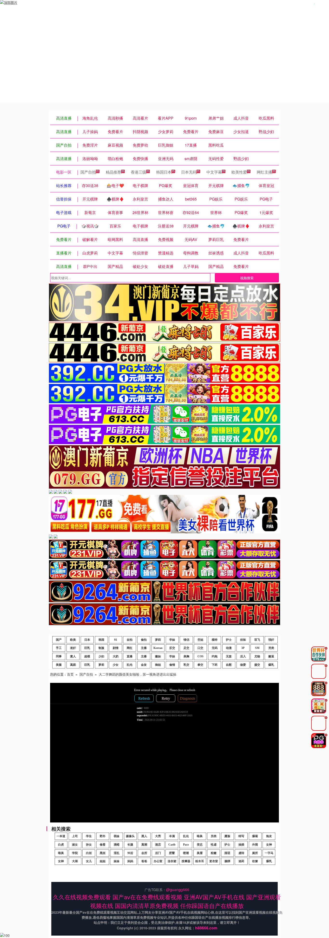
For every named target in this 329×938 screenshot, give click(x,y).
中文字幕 (214, 172)
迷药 (241, 861)
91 (115, 639)
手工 (59, 648)
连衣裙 (172, 861)
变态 (200, 844)
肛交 (172, 648)
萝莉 (158, 639)
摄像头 (130, 836)
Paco (186, 844)
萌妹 (116, 836)
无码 (214, 648)
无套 (229, 656)
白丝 (89, 853)
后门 (158, 853)
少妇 (101, 656)
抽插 (241, 844)
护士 (229, 639)
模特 (214, 639)
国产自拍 (88, 172)
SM (257, 648)
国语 (227, 853)
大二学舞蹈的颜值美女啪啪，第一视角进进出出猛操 (137, 674)
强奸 (271, 639)
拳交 (200, 664)
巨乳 (87, 648)
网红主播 (264, 172)
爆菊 (255, 836)
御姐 (158, 664)
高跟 (73, 664)
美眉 (200, 853)
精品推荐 (113, 172)
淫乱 (116, 853)
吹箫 (255, 861)
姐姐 (102, 861)
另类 (271, 648)
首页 (70, 674)
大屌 (75, 861)
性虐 (214, 844)
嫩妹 (158, 656)
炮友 (269, 836)
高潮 (144, 844)
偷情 (172, 664)
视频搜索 (247, 277)
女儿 (89, 861)
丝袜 (243, 639)
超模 (87, 656)
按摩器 (186, 861)
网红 (129, 648)
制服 (101, 648)
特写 (241, 836)
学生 (89, 836)
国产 (59, 639)
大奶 (115, 656)
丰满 (172, 836)
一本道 (61, 836)
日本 (87, 639)
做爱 (243, 664)
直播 (129, 656)
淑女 (75, 844)
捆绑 (227, 861)
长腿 (130, 844)
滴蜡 (116, 844)
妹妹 (116, 861)
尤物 (257, 656)
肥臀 (172, 853)
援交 (257, 664)
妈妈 (130, 861)
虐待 (241, 853)
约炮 (214, 656)
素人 (73, 656)
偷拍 (144, 639)
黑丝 (102, 853)
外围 (255, 844)
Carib (172, 844)
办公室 (158, 861)
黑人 (144, 836)
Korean (158, 648)
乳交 (186, 664)
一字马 (269, 853)
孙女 (89, 844)
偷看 (102, 844)
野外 (102, 836)
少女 (115, 664)
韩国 (101, 639)
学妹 (172, 639)
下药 (214, 664)
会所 (144, 853)
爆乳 (271, 664)
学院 (75, 853)
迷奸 (73, 648)
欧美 (73, 639)
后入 (243, 656)
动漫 (229, 648)
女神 (269, 844)
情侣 (186, 639)
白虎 (61, 844)
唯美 (200, 836)
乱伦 (129, 664)
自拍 (129, 639)
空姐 (200, 639)
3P (242, 648)
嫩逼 (271, 656)
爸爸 (144, 861)
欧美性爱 (239, 172)
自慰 (229, 664)
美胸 (186, 656)
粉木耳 (199, 861)
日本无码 (189, 172)
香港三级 (138, 172)
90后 (130, 853)
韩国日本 (163, 172)
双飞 (257, 639)
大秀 (158, 836)
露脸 (227, 836)
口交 (200, 648)
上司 (75, 836)
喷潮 (186, 853)
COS (200, 656)
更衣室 (213, 861)
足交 (186, 648)
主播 (144, 648)
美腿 (59, 664)
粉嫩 (214, 853)
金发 (144, 664)
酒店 (158, 844)
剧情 (115, 648)
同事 (59, 656)
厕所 (255, 853)
